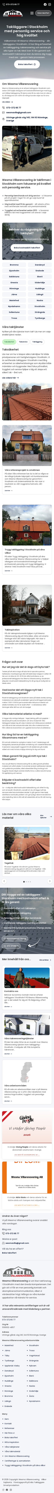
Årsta (31, 1396)
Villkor (43, 1479)
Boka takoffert (43, 13)
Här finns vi (9, 1433)
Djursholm (14, 270)
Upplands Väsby (12, 1365)
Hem (7, 1419)
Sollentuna (14, 312)
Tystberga (40, 318)
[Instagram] (49, 4)
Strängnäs (40, 312)
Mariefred (14, 300)
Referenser (9, 1428)
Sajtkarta (7, 1482)
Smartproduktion (11, 1485)
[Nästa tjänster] (50, 881)
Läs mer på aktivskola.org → (27, 1205)
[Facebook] (45, 4)
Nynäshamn (14, 306)
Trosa (14, 318)
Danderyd (40, 264)
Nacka (40, 300)
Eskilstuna (14, 276)
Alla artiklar (44, 960)
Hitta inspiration (12, 1442)
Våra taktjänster (12, 1447)
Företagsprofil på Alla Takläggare (29, 1482)
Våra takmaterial (12, 1451)
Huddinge (40, 288)
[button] (27, 64)
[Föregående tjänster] (4, 881)
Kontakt (8, 1423)
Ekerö (40, 276)
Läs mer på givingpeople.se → (27, 1155)
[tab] (24, 882)
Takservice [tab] (23, 342)
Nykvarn (32, 1365)
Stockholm (40, 306)
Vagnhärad (34, 1355)
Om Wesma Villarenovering (17, 1456)
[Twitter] (10, 1489)
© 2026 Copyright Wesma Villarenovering (20, 1479)
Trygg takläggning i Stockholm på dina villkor (25, 1465)
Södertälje (40, 282)
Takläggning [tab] (37, 342)
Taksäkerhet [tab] (9, 342)
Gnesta (14, 282)
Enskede (40, 270)
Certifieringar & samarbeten (17, 1461)
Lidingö (39, 294)
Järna (14, 294)
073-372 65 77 (8, 1319)
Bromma (14, 264)
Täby (7, 1355)
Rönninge (14, 288)
